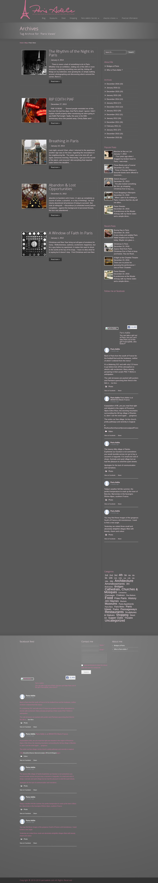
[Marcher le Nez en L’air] (108, 155)
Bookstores (109, 587)
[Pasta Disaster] (108, 210)
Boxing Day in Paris (121, 230)
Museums (53, 18)
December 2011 (113, 122)
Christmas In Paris (121, 244)
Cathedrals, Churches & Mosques (121, 591)
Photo (111, 386)
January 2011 (112, 130)
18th (133, 578)
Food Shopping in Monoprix (124, 193)
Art (127, 583)
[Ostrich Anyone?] (108, 182)
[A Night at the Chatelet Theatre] (108, 261)
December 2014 (113, 99)
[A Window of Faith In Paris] (34, 244)
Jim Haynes (112, 600)
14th (129, 578)
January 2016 (112, 88)
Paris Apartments (126, 604)
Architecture (124, 581)
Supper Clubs (115, 617)
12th (120, 578)
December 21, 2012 (59, 194)
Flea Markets (131, 595)
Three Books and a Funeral (124, 165)
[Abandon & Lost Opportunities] (34, 196)
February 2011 (112, 126)
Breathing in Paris (64, 140)
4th (121, 575)
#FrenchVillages (51, 753)
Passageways (128, 609)
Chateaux (120, 595)
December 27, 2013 (59, 104)
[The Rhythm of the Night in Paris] (34, 62)
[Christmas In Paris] (108, 247)
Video (110, 431)
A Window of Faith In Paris (71, 232)
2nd (111, 575)
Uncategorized (115, 620)
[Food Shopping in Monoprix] (108, 196)
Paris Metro (119, 607)
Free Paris (120, 598)
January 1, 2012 (57, 238)
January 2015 (112, 95)
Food (63, 18)
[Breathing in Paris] (34, 152)
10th (111, 578)
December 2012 (113, 114)
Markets (123, 601)
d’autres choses (109, 18)
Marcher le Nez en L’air (123, 151)
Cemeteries (122, 593)
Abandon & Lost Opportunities (62, 186)
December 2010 (113, 134)
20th (111, 581)
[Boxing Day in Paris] (108, 233)
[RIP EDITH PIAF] (34, 110)
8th (133, 575)
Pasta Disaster (119, 206)
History (132, 598)
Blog (43, 18)
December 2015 (113, 91)
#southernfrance (113, 428)
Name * (102, 645)
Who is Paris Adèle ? (115, 70)
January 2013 (112, 111)
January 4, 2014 (57, 60)
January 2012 (112, 118)
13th (124, 578)
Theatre (129, 618)
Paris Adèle (115, 349)
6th (129, 575)
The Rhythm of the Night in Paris (71, 53)
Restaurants (114, 612)
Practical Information (130, 18)
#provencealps (126, 428)
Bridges (118, 586)
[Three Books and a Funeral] (108, 168)
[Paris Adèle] (112, 328)
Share (119, 390)
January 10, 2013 (58, 146)
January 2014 (112, 103)
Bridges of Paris (113, 66)
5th (125, 575)
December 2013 (113, 107)
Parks (116, 609)
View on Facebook (109, 390)
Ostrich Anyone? (120, 179)
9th (106, 578)
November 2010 (113, 137)
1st (106, 575)
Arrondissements (115, 583)
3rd (115, 575)
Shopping (73, 18)
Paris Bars (109, 607)
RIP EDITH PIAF (61, 99)
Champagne (110, 595)
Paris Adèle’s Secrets (89, 18)
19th (106, 581)
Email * (102, 650)
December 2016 (113, 84)
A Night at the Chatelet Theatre (126, 258)
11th (115, 578)
